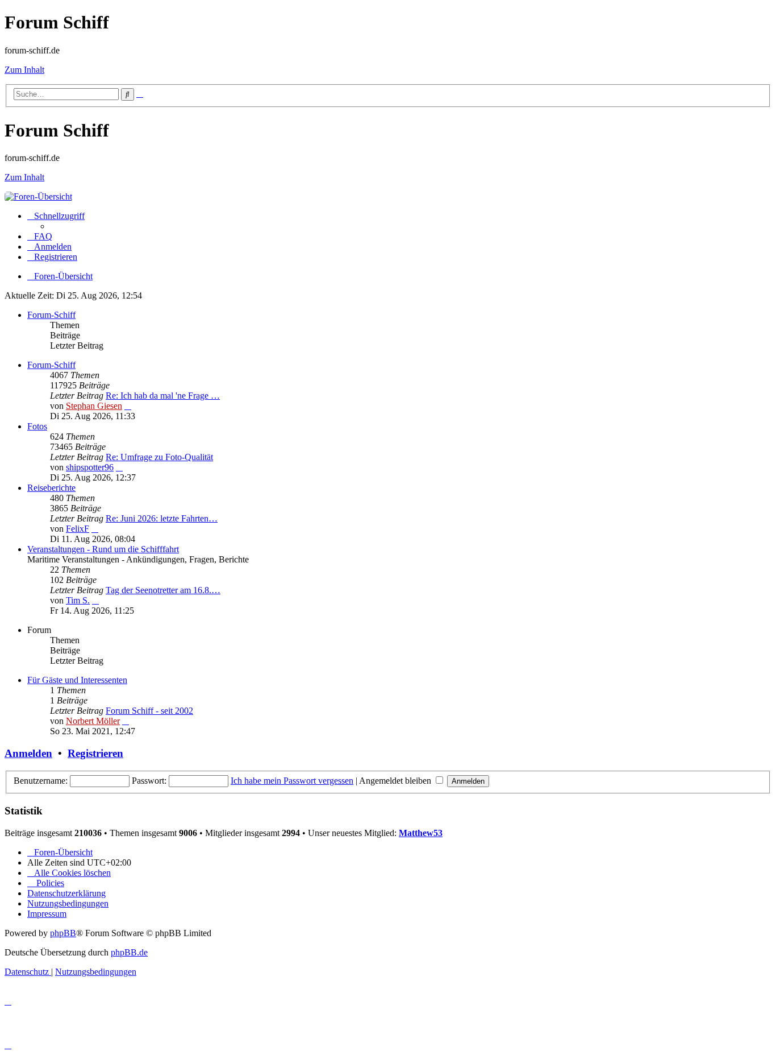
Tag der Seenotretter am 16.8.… (163, 590)
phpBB (63, 933)
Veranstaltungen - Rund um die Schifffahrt (103, 549)
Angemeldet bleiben (396, 780)
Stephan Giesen (94, 406)
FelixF (77, 528)
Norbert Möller (93, 721)
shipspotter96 (90, 467)
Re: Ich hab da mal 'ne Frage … (163, 395)
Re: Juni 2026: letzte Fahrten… (162, 518)
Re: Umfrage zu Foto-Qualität (159, 457)
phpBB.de (129, 952)
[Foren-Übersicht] (38, 196)
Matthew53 (421, 833)
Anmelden (28, 753)
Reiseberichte (51, 488)
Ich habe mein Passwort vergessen (292, 780)
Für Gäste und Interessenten (77, 680)
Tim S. (78, 600)
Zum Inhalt (24, 70)
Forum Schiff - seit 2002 (149, 710)
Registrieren (95, 753)
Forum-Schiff (51, 315)
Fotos (37, 426)
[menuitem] (39, 236)
